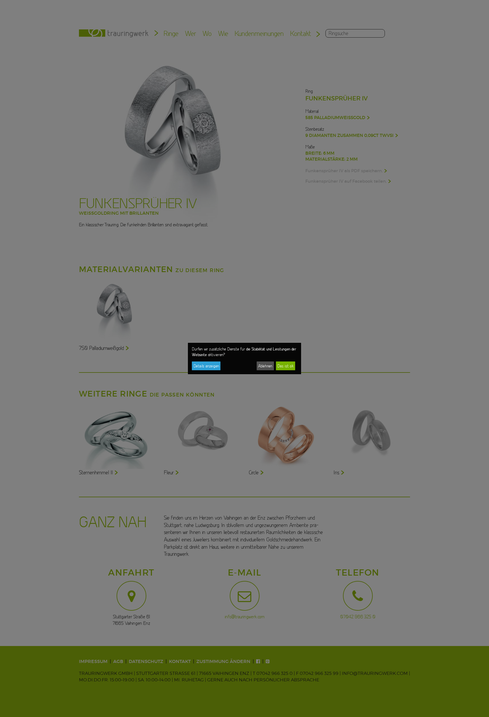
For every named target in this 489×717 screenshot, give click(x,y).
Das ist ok (285, 366)
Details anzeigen (206, 366)
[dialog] (244, 358)
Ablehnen (265, 366)
